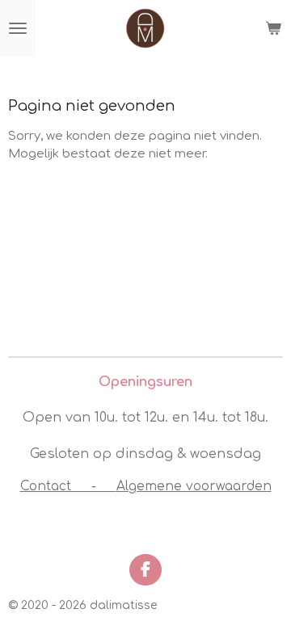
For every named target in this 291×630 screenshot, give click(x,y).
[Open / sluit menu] (18, 28)
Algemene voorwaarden (194, 486)
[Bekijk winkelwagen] (273, 28)
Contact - (68, 486)
